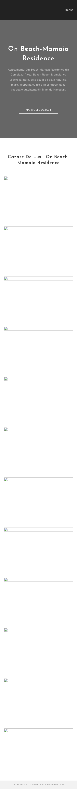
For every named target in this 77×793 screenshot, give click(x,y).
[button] (38, 110)
